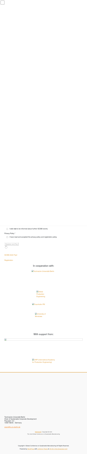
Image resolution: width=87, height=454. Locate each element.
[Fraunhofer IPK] (43, 306)
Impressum (38, 432)
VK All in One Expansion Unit (58, 449)
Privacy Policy (9, 233)
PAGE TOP (83, 438)
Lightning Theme (42, 449)
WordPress (30, 449)
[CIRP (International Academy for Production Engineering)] (43, 363)
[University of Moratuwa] (43, 321)
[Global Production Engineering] (43, 295)
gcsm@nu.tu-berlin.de (12, 427)
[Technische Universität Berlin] (43, 279)
